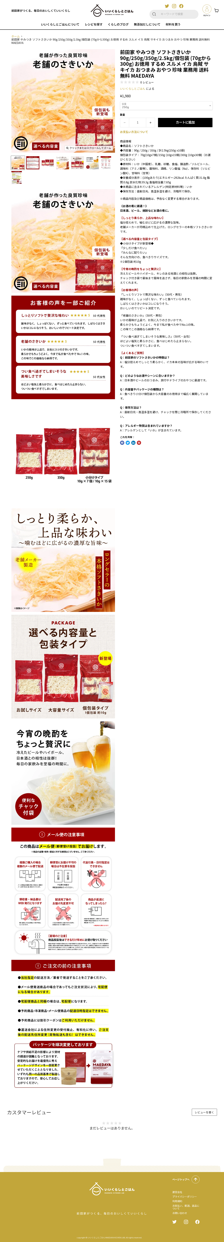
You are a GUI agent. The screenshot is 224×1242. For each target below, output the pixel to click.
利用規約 (177, 1201)
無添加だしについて (147, 24)
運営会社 (177, 1192)
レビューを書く (204, 1112)
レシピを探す (94, 24)
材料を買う (173, 24)
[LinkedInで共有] (133, 443)
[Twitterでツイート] (128, 443)
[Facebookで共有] (122, 443)
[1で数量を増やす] (150, 122)
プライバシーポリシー (184, 1196)
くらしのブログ (118, 24)
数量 (122, 114)
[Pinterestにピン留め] (139, 443)
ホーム (15, 36)
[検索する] (154, 14)
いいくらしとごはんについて (60, 24)
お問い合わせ (179, 1213)
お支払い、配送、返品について (185, 1207)
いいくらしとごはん (132, 88)
